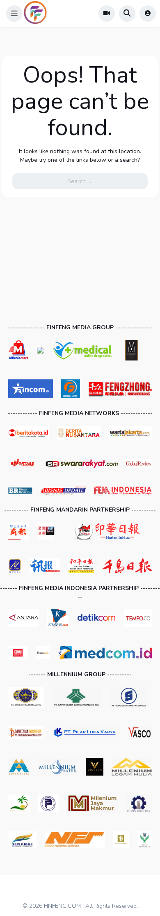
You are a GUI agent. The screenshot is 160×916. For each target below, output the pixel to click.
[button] (14, 13)
